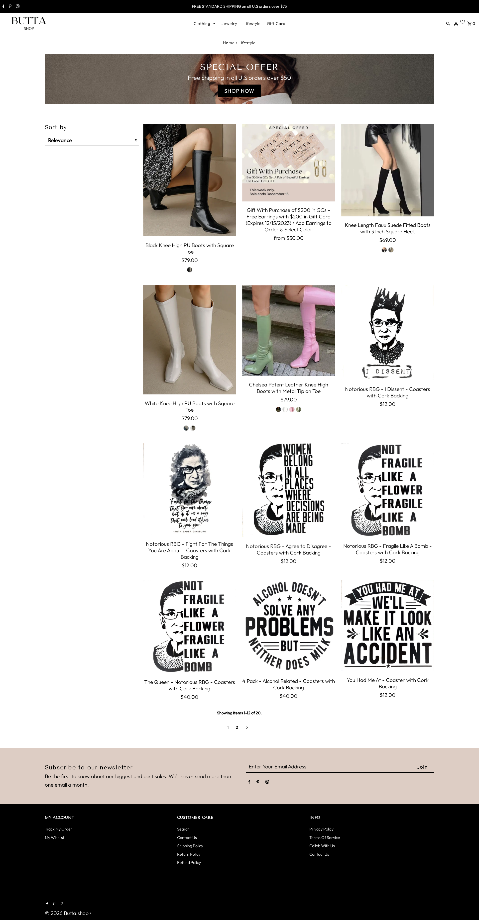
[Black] (189, 269)
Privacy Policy (321, 829)
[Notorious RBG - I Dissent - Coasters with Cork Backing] (387, 332)
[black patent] (278, 409)
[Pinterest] (9, 7)
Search (183, 829)
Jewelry (229, 23)
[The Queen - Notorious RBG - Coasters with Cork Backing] (189, 626)
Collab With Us (322, 845)
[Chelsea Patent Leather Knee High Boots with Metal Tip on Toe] (288, 330)
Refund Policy (189, 862)
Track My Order (58, 829)
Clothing (202, 23)
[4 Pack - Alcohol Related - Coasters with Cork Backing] (288, 626)
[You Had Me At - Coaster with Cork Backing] (387, 625)
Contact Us (187, 837)
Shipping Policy (190, 845)
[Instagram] (17, 7)
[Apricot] (390, 249)
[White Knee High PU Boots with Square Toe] (189, 340)
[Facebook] (2, 7)
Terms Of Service (324, 837)
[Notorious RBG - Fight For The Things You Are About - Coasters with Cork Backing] (189, 489)
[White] (192, 428)
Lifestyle (252, 23)
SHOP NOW (239, 91)
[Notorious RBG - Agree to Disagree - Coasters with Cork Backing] (288, 490)
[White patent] (285, 409)
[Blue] (186, 428)
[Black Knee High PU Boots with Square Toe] (189, 180)
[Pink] (291, 409)
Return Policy (188, 854)
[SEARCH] (448, 22)
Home (229, 42)
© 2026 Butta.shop (67, 913)
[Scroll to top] (469, 910)
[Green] (298, 409)
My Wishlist (54, 837)
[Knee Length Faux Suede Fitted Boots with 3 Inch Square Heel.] (387, 170)
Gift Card (276, 23)
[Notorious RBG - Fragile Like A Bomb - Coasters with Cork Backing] (387, 490)
